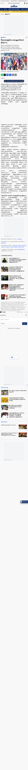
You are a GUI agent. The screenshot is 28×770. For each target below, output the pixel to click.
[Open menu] (1, 3)
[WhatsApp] (2, 75)
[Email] (13, 75)
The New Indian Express (5, 0)
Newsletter (19, 239)
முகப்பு (5, 9)
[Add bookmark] (26, 37)
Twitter (19, 245)
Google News (21, 247)
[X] (5, 75)
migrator (3, 78)
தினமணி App (21, 249)
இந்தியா (3, 37)
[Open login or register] (27, 3)
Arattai (15, 247)
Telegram (7, 247)
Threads (12, 247)
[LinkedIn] (10, 75)
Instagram (24, 245)
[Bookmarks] (25, 3)
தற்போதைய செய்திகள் (14, 9)
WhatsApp (3, 243)
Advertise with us (8, 34)
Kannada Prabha (14, 0)
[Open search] (3, 3)
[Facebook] (7, 75)
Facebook (15, 245)
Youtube (3, 247)
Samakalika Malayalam (22, 0)
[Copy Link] (15, 75)
